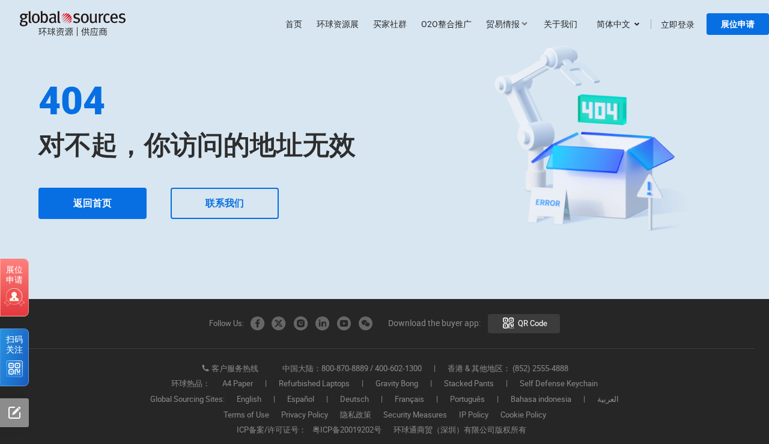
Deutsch (354, 399)
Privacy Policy (304, 415)
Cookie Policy (523, 415)
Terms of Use (246, 415)
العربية (608, 399)
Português (467, 399)
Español (300, 399)
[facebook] (257, 323)
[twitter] (278, 323)
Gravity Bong (396, 384)
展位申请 (738, 24)
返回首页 (92, 203)
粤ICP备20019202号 (346, 430)
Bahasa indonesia (541, 399)
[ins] (300, 323)
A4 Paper (237, 384)
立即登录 (678, 24)
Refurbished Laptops (314, 384)
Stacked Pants (469, 384)
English (249, 399)
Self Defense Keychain (559, 384)
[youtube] (343, 323)
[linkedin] (322, 323)
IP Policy (473, 415)
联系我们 (224, 203)
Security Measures (415, 415)
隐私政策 (355, 415)
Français (409, 399)
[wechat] (365, 323)
